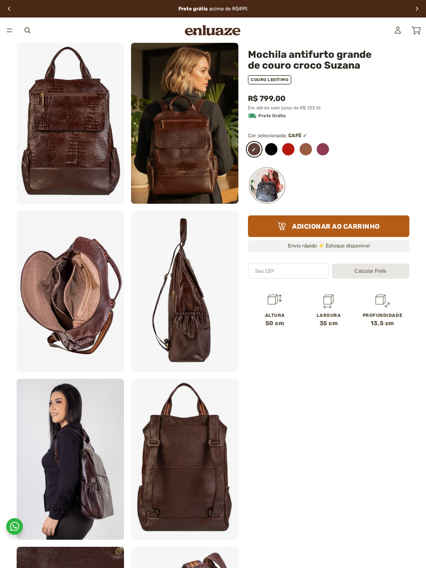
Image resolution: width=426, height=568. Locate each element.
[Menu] (9, 30)
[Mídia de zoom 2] (184, 123)
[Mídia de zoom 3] (70, 291)
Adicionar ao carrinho (336, 226)
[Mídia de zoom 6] (184, 459)
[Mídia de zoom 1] (70, 123)
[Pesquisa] (27, 30)
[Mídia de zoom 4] (184, 291)
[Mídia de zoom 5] (70, 459)
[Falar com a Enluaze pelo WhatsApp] (14, 526)
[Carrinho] (416, 30)
